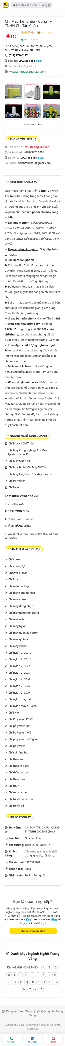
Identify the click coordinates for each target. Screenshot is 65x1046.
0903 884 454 (27, 61)
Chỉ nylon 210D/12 (19, 652)
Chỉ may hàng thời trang (23, 613)
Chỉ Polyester (16, 481)
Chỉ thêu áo (15, 759)
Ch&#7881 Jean (18, 573)
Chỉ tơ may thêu (18, 792)
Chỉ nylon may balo (20, 699)
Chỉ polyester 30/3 (19, 726)
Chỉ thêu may (16, 779)
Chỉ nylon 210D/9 (19, 692)
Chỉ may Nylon (17, 626)
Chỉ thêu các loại (18, 766)
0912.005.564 (42, 919)
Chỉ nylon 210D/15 (19, 659)
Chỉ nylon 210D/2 (19, 666)
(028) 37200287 (18, 55)
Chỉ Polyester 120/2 (20, 719)
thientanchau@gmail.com (22, 66)
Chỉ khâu (14, 579)
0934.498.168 (17, 919)
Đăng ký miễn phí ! (33, 931)
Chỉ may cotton (18, 599)
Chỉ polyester (16, 746)
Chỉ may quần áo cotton (23, 632)
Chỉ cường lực (17, 566)
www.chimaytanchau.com (27, 72)
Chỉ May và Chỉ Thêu (21, 443)
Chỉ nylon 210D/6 (19, 686)
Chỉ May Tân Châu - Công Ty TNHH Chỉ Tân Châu (32, 5)
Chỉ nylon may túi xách (22, 706)
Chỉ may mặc (16, 619)
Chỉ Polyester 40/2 (19, 732)
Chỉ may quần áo (19, 639)
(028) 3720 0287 (34, 152)
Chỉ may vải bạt (18, 646)
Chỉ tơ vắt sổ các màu (21, 799)
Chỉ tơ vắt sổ (16, 806)
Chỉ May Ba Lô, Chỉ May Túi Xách (28, 467)
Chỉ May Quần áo (19, 461)
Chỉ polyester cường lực (23, 739)
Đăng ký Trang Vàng (19, 1011)
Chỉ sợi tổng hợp (18, 752)
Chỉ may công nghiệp (21, 593)
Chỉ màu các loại (18, 586)
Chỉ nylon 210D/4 (19, 679)
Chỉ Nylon (14, 487)
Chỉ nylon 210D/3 (19, 672)
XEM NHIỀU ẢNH (34, 124)
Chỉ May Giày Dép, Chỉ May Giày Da (30, 474)
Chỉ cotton (15, 559)
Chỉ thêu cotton (18, 772)
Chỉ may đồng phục (20, 606)
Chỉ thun (13, 786)
